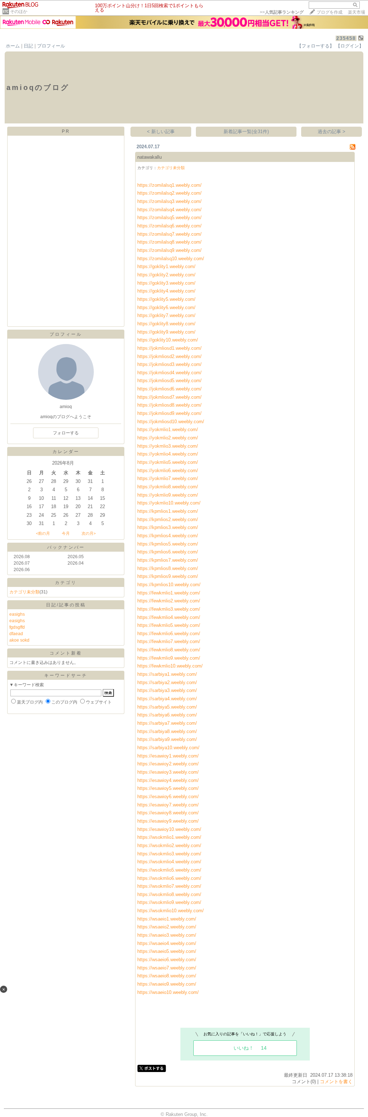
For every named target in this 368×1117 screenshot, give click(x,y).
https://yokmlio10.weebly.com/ (169, 503)
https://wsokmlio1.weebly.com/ (169, 837)
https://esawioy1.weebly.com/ (168, 756)
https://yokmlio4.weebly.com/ (167, 454)
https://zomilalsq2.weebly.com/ (169, 193)
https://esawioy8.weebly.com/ (168, 812)
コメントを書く (336, 1081)
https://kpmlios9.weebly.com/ (167, 576)
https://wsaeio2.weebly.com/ (166, 927)
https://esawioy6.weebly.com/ (168, 796)
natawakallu (149, 157)
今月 (66, 533)
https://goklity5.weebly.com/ (166, 299)
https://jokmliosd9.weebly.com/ (169, 413)
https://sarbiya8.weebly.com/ (167, 731)
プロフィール (51, 46)
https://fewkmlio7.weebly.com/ (168, 641)
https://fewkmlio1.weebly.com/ (168, 593)
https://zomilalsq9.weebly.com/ (169, 250)
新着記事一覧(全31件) (246, 131)
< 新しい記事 (161, 131)
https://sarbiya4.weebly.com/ (167, 698)
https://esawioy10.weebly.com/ (169, 829)
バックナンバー (66, 547)
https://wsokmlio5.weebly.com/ (169, 870)
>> (282, 12)
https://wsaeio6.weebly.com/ (166, 959)
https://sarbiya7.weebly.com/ (167, 723)
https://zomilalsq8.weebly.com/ (169, 242)
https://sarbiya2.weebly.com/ (167, 682)
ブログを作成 (329, 12)
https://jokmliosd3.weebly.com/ (169, 364)
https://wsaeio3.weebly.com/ (166, 935)
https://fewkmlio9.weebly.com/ (168, 658)
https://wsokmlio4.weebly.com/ (169, 861)
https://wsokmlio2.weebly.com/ (169, 845)
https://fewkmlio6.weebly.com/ (168, 633)
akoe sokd (19, 640)
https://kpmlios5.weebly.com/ (167, 544)
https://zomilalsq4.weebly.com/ (169, 209)
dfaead (16, 633)
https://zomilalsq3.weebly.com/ (169, 201)
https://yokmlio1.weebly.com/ (167, 429)
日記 (28, 46)
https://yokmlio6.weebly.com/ (167, 470)
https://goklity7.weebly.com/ (166, 315)
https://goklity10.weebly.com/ (167, 340)
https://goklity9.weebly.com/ (166, 332)
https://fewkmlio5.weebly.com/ (168, 625)
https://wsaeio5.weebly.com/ (166, 951)
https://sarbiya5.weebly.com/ (167, 707)
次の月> (89, 533)
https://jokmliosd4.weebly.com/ (169, 372)
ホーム (13, 46)
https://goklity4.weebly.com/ (166, 291)
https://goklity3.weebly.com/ (166, 283)
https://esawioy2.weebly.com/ (168, 763)
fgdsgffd (17, 627)
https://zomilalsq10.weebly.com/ (170, 258)
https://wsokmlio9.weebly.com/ (169, 902)
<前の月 (43, 533)
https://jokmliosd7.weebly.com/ (169, 397)
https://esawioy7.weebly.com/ (168, 805)
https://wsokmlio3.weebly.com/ (169, 853)
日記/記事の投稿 (66, 604)
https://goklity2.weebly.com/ (166, 274)
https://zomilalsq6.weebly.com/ (169, 226)
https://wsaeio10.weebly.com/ (168, 992)
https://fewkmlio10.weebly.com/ (170, 666)
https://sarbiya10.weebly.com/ (168, 747)
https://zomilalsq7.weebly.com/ (169, 234)
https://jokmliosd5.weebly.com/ (169, 380)
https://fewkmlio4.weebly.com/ (168, 617)
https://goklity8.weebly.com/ (166, 323)
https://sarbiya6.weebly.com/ (167, 715)
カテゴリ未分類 (24, 591)
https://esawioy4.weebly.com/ (168, 780)
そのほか (18, 11)
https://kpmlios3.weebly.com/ (167, 527)
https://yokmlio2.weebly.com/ (167, 437)
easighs (17, 614)
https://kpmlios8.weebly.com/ (167, 568)
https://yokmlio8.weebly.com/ (167, 486)
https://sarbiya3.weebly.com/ (167, 690)
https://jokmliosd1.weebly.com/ (169, 348)
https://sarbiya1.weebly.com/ (167, 674)
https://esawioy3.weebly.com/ (168, 772)
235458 (346, 38)
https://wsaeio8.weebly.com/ (166, 975)
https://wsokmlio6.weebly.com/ (169, 878)
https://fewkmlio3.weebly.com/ (168, 609)
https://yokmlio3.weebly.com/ (167, 446)
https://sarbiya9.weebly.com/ (167, 739)
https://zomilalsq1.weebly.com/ (169, 185)
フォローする (66, 432)
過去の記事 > (331, 131)
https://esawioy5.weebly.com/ (168, 788)
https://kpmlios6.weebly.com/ (167, 552)
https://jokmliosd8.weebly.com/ (169, 405)
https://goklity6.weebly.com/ (166, 307)
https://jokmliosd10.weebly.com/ (170, 421)
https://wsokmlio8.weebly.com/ (169, 894)
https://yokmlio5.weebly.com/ (167, 462)
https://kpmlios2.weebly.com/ (167, 519)
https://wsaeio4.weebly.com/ (166, 943)
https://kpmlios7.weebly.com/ (167, 560)
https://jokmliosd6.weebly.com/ (169, 389)
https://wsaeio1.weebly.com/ (166, 919)
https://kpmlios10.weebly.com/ (169, 584)
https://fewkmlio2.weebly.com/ (168, 600)
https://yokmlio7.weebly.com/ (167, 478)
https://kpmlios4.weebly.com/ (167, 535)
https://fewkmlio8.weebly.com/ (168, 649)
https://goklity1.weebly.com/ (166, 266)
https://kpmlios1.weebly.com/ (167, 511)
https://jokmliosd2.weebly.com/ (169, 356)
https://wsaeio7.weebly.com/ (166, 968)
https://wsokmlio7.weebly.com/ (169, 886)
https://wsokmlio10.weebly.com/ (170, 910)
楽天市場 (356, 12)
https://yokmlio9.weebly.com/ (167, 495)
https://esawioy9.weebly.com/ (168, 821)
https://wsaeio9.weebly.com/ (166, 984)
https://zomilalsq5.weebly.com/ (169, 217)
